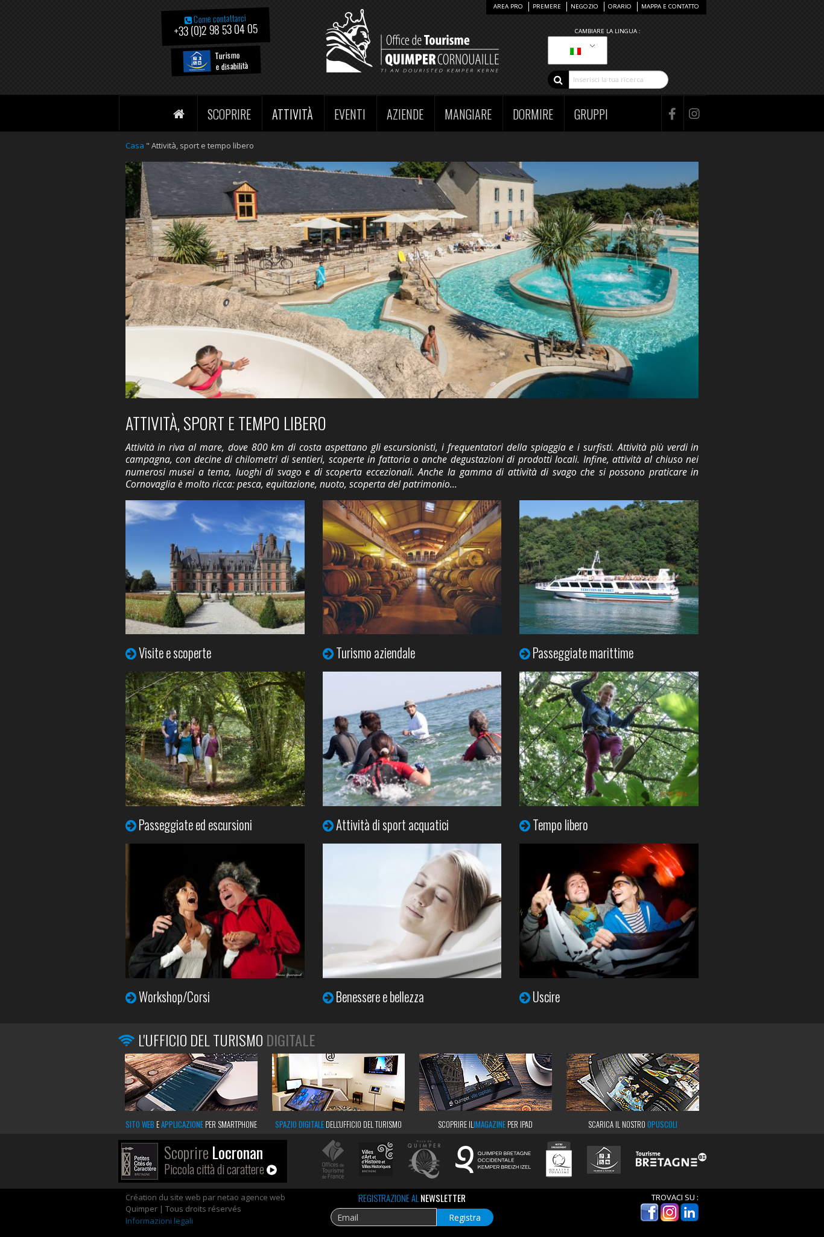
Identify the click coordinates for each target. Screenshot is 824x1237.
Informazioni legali (159, 1220)
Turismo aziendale (375, 652)
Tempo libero (560, 824)
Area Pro (508, 6)
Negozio (584, 6)
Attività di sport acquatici (392, 824)
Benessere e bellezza (380, 996)
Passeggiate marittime (583, 652)
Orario (620, 6)
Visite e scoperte (175, 652)
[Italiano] (575, 50)
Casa (134, 145)
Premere (547, 6)
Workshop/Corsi (174, 996)
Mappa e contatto (670, 6)
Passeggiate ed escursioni (195, 824)
